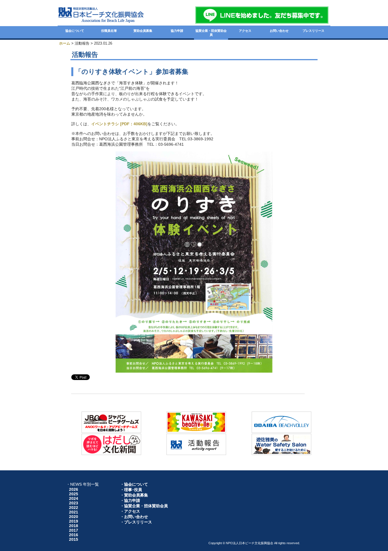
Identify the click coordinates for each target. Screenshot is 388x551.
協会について (74, 30)
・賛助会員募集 (134, 495)
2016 (73, 535)
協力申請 (177, 30)
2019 (73, 521)
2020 (73, 516)
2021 (73, 512)
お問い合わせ (279, 30)
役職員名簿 (109, 30)
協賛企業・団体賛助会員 (211, 32)
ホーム (64, 43)
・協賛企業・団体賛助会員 (144, 506)
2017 (73, 530)
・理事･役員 (131, 489)
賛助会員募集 (142, 30)
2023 (73, 503)
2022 (73, 507)
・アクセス (130, 511)
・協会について (134, 484)
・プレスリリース (136, 522)
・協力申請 (130, 500)
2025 (73, 494)
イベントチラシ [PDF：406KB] (119, 124)
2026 (73, 489)
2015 (73, 539)
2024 (73, 498)
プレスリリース (313, 30)
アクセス (245, 30)
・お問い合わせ (134, 516)
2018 (73, 525)
